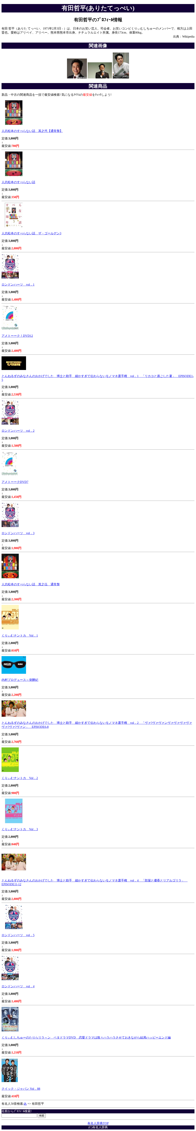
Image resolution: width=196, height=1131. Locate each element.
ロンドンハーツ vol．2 (18, 430)
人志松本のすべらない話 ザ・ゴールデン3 (31, 233)
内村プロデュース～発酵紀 (20, 679)
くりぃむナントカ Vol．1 (20, 635)
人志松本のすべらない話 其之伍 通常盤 (31, 584)
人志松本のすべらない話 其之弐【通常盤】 (32, 131)
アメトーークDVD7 (15, 482)
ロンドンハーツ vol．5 (18, 935)
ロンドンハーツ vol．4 (18, 986)
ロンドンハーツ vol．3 (18, 533)
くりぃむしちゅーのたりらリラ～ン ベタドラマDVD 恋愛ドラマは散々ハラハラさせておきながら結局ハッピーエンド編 (86, 1037)
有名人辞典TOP (98, 1123)
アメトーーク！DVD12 (17, 335)
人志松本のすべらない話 (18, 182)
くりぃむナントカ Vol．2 (20, 778)
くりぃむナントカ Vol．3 (20, 829)
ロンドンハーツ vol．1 (18, 284)
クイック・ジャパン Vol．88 (21, 1088)
